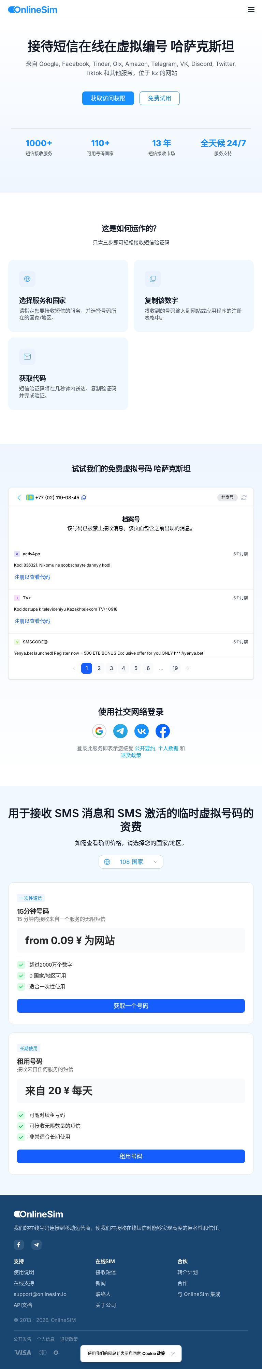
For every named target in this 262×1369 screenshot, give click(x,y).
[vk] (141, 731)
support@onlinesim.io (40, 1294)
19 (175, 668)
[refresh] (244, 498)
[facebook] (163, 731)
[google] (99, 731)
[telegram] (120, 731)
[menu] (251, 9)
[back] (19, 497)
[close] (173, 1354)
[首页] (32, 9)
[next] (187, 668)
